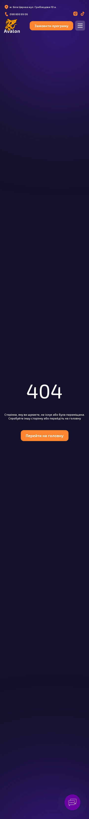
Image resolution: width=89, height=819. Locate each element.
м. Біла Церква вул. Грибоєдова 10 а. (33, 6)
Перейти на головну (45, 435)
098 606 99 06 (19, 14)
